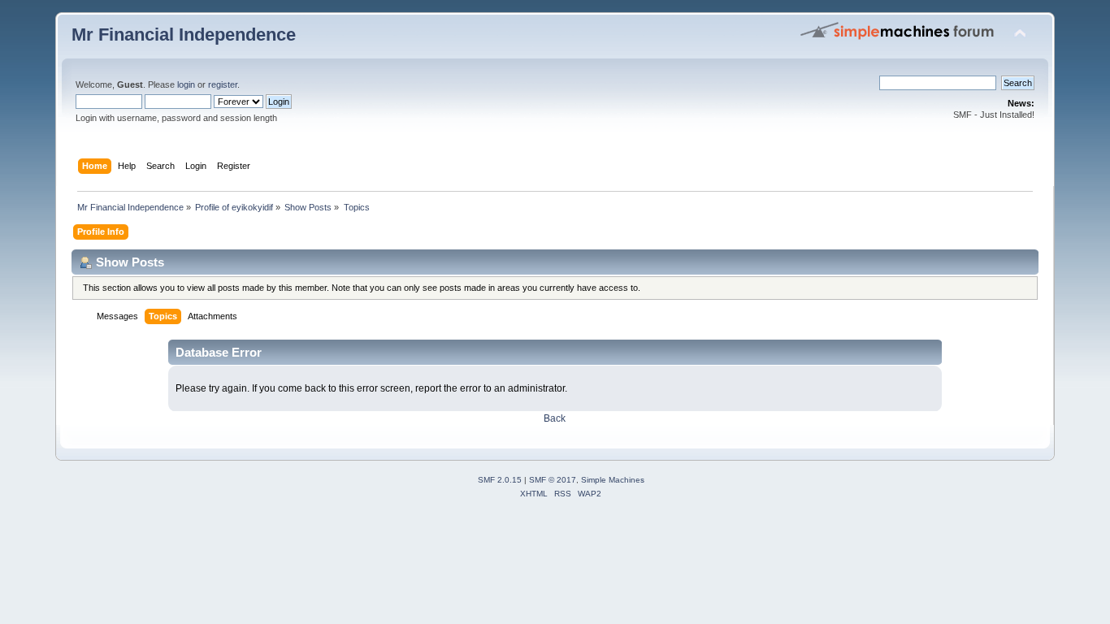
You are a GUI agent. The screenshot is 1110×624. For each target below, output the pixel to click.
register (222, 84)
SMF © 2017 (552, 479)
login (186, 84)
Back (555, 418)
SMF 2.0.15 (500, 479)
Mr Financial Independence (184, 34)
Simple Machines (612, 479)
